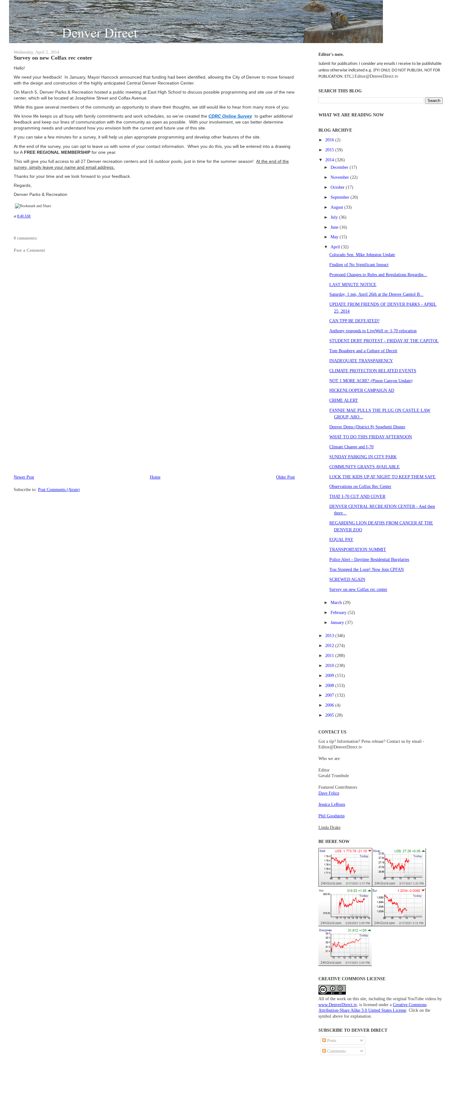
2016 (330, 139)
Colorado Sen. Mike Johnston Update (362, 254)
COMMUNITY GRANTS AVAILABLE (364, 466)
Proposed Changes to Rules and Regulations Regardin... (378, 274)
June (335, 227)
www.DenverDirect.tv (337, 1004)
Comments (336, 1051)
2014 (330, 159)
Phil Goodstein (331, 815)
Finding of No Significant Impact (359, 264)
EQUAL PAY (341, 539)
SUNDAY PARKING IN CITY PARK (363, 456)
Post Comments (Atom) (59, 489)
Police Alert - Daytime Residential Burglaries (369, 559)
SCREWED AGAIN (347, 579)
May (335, 236)
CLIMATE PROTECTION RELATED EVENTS (372, 370)
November (340, 177)
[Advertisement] (60, 430)
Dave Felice (328, 793)
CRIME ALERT (343, 400)
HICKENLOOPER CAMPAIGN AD (361, 390)
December (340, 167)
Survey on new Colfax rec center (53, 58)
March (337, 602)
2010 (330, 665)
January (338, 622)
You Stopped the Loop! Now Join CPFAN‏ (366, 569)
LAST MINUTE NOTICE (352, 284)
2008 (330, 685)
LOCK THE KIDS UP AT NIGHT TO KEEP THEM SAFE (382, 476)
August (337, 207)
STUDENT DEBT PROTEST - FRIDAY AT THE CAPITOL (384, 340)
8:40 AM (24, 216)
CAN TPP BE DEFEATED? (354, 320)
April (336, 246)
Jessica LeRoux (331, 804)
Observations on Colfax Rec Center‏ (360, 486)
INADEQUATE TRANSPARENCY (361, 360)
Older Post (285, 477)
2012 (330, 645)
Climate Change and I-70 (351, 446)
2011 (330, 655)
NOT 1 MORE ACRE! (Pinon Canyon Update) (371, 380)
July (335, 217)
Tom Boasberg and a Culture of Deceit (363, 350)
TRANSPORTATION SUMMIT (357, 549)
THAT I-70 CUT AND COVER (357, 496)
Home (155, 477)
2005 (330, 715)
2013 (330, 635)
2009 (330, 675)
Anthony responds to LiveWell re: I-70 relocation (373, 330)
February (339, 612)
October (338, 187)
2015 (330, 149)
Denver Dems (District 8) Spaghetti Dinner (367, 426)
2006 (330, 705)
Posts (331, 1040)
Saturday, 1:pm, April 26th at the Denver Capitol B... (376, 294)
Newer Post (24, 477)
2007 (330, 695)
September (341, 197)
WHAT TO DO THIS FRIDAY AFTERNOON (370, 436)
